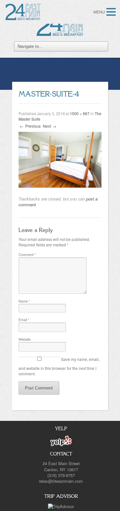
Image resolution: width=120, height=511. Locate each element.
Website (25, 339)
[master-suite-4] (60, 159)
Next (49, 126)
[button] (112, 12)
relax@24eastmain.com (61, 481)
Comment (27, 254)
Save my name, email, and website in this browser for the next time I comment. (59, 366)
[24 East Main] (60, 25)
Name (24, 301)
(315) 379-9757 (61, 475)
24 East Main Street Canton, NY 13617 (61, 466)
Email (24, 319)
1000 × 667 (80, 113)
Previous (30, 126)
